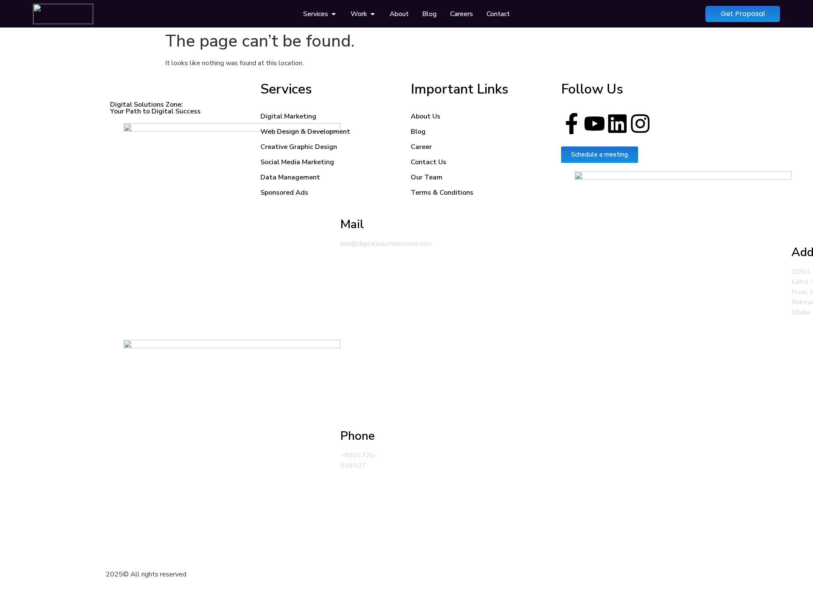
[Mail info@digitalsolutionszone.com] (181, 231)
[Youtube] (594, 125)
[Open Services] (333, 14)
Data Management (290, 177)
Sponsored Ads (284, 192)
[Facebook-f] (571, 125)
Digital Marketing (288, 116)
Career (421, 147)
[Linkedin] (617, 125)
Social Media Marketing (297, 162)
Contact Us (428, 162)
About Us (425, 116)
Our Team (426, 177)
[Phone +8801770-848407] (181, 448)
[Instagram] (640, 125)
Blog (418, 131)
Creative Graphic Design (298, 147)
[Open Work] (372, 14)
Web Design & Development (305, 131)
